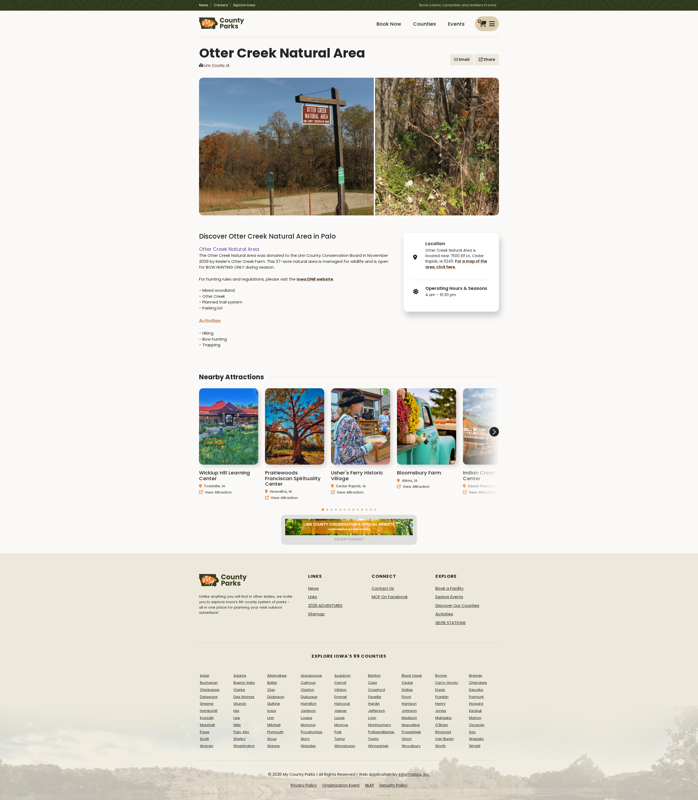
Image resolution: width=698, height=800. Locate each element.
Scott (204, 738)
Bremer (475, 675)
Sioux (271, 738)
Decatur (476, 689)
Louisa (306, 717)
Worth (440, 745)
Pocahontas (311, 732)
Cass (372, 682)
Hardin (374, 703)
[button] (323, 510)
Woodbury (411, 745)
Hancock (342, 703)
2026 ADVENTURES (325, 605)
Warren (206, 745)
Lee (236, 717)
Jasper (340, 710)
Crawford (376, 689)
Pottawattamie (381, 732)
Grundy (239, 703)
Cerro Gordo (446, 682)
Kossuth (207, 717)
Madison (409, 717)
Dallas (407, 689)
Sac (472, 732)
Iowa (271, 710)
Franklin (442, 696)
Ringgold (443, 732)
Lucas (339, 717)
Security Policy (393, 785)
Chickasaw (209, 689)
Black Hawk (412, 675)
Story (305, 738)
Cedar (407, 682)
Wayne (273, 745)
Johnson (409, 710)
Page (204, 732)
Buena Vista (244, 682)
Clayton (307, 689)
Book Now (389, 23)
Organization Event (341, 785)
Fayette (374, 696)
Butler (272, 682)
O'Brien (441, 724)
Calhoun (308, 682)
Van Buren (444, 738)
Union (407, 738)
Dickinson (275, 696)
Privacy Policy (304, 785)
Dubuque (309, 696)
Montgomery (379, 724)
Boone (441, 675)
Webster (308, 745)
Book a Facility (449, 588)
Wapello (476, 738)
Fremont (476, 696)
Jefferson (376, 710)
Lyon (372, 717)
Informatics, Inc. (414, 774)
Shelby (239, 738)
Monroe (341, 724)
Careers (221, 5)
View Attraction (218, 492)
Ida (236, 710)
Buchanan (209, 682)
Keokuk (475, 710)
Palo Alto (241, 732)
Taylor (373, 738)
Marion (475, 717)
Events (456, 23)
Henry (440, 703)
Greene (206, 703)
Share (489, 59)
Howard (476, 703)
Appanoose (311, 675)
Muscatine (411, 724)
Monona (308, 724)
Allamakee (277, 675)
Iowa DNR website (315, 279)
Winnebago (344, 745)
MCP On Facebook (390, 597)
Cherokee (478, 682)
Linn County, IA (217, 65)
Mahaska (443, 717)
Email (464, 59)
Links (312, 597)
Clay (271, 689)
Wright (474, 745)
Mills (237, 724)
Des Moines (243, 696)
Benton (374, 675)
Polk (338, 732)
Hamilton (309, 703)
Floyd (406, 696)
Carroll (340, 682)
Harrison (409, 703)
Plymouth (275, 732)
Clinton (340, 689)
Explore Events (449, 597)
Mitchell (274, 724)
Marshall (207, 724)
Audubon (342, 675)
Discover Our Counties (457, 605)
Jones (440, 710)
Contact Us (383, 588)
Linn (270, 717)
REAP (369, 785)
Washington (244, 745)
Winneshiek (378, 745)
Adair (204, 675)
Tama (339, 738)
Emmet (340, 696)
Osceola (476, 724)
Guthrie (273, 703)
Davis (440, 689)
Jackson (308, 710)
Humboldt (208, 710)
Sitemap (316, 614)
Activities (444, 614)
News (203, 5)
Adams (239, 675)
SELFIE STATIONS (450, 622)
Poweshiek (411, 732)
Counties (424, 23)
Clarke (239, 689)
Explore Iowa (244, 5)
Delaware (209, 696)
